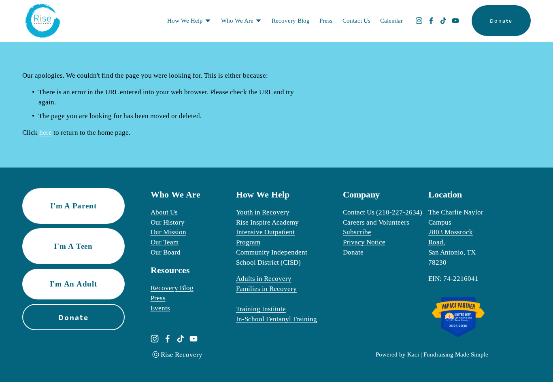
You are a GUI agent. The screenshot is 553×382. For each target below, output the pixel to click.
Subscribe (357, 232)
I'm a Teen (73, 246)
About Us (164, 212)
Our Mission (168, 232)
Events (160, 308)
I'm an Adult (73, 284)
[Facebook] (431, 21)
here (45, 132)
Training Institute (261, 309)
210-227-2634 (399, 212)
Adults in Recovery (263, 278)
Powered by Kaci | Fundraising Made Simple (432, 354)
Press (325, 20)
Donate (501, 20)
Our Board (166, 252)
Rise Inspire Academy (267, 222)
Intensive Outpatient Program (265, 237)
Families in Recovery (266, 289)
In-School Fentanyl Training (276, 319)
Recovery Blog (291, 20)
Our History (168, 222)
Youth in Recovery (262, 212)
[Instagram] (419, 21)
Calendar (391, 20)
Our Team (165, 242)
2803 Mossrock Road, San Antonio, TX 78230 (452, 247)
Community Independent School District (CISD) (271, 257)
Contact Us (356, 20)
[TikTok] (443, 21)
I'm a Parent (73, 206)
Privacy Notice (364, 242)
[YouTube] (455, 21)
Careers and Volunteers (376, 222)
